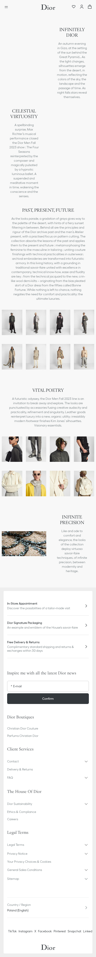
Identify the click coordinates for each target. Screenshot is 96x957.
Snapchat (74, 931)
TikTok (12, 931)
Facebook (45, 931)
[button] (48, 761)
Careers (12, 819)
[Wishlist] (73, 7)
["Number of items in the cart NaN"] (89, 7)
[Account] (81, 7)
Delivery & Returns (20, 769)
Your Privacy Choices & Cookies (29, 861)
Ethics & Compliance (21, 812)
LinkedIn (89, 931)
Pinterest (60, 931)
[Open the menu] (8, 7)
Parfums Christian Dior (22, 736)
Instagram (26, 931)
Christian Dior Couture (22, 728)
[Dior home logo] (48, 7)
